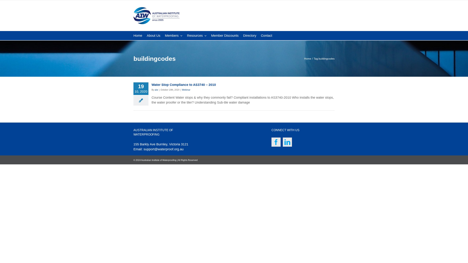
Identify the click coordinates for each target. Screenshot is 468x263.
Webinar (186, 90)
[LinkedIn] (287, 142)
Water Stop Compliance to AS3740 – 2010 (184, 85)
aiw (156, 90)
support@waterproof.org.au (164, 149)
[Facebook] (276, 142)
